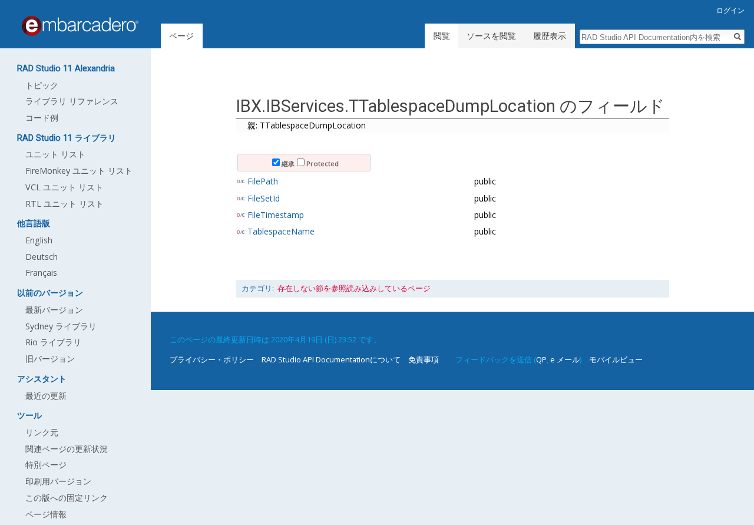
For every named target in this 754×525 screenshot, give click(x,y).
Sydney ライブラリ (61, 326)
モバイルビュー (616, 359)
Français (41, 272)
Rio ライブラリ (53, 342)
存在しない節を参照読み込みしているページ (354, 288)
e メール (565, 359)
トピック (41, 85)
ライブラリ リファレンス (71, 101)
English (38, 240)
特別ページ (46, 464)
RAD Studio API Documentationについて (331, 359)
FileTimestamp (275, 214)
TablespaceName (281, 231)
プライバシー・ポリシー (212, 359)
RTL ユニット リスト (64, 203)
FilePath (262, 181)
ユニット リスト (55, 154)
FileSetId (263, 198)
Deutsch (41, 256)
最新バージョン (54, 309)
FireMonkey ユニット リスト (79, 170)
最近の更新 (46, 395)
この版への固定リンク (66, 497)
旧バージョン (50, 358)
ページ (181, 35)
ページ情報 (46, 514)
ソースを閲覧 (491, 35)
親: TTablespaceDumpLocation (306, 125)
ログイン (730, 10)
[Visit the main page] (80, 26)
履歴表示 (549, 35)
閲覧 (442, 35)
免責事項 (423, 359)
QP (541, 359)
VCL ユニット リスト (64, 187)
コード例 (41, 117)
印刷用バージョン (58, 481)
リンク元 (41, 432)
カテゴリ (257, 288)
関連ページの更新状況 (66, 448)
